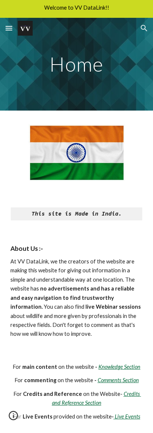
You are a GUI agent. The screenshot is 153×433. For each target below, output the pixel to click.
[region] (76, 9)
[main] (76, 64)
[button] (9, 28)
